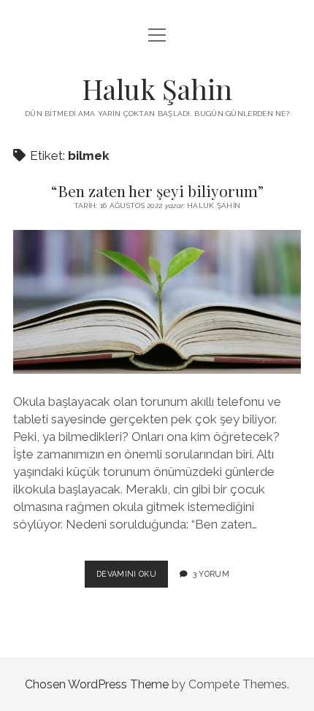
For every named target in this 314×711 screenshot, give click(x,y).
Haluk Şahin (157, 88)
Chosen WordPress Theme (97, 684)
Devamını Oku (132, 578)
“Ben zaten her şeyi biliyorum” (157, 190)
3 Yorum (211, 573)
